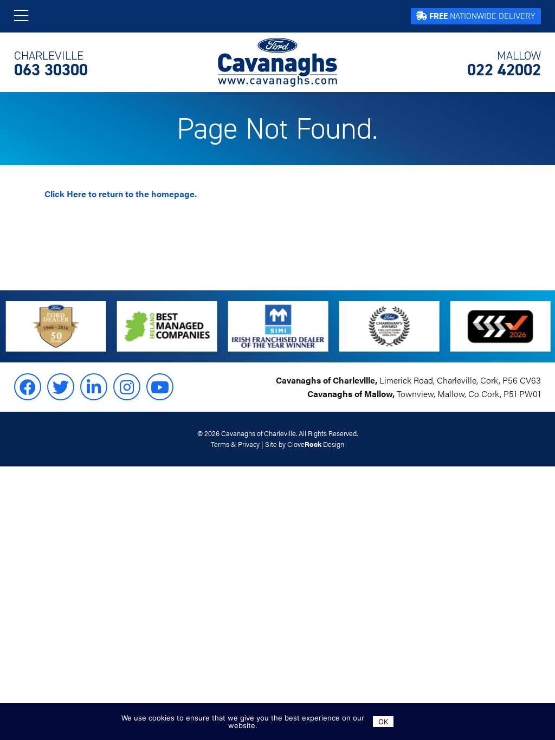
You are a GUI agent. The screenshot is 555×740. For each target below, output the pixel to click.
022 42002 (504, 64)
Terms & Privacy (235, 444)
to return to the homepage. (120, 193)
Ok (383, 721)
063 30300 (51, 64)
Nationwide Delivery (482, 16)
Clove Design (315, 444)
